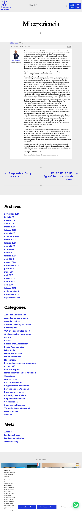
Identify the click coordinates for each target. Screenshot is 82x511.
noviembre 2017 (11, 265)
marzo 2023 (9, 240)
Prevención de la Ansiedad (16, 389)
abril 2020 (9, 259)
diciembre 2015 (11, 291)
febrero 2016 (10, 288)
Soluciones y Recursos (14, 405)
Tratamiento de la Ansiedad (17, 408)
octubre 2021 (10, 249)
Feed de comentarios (14, 438)
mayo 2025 (9, 220)
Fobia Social (9, 350)
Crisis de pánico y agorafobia (17, 334)
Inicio (12, 43)
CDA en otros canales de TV (17, 331)
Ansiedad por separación (16, 318)
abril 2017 (8, 275)
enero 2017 (9, 281)
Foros (16, 43)
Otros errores (10, 379)
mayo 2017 (9, 272)
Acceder (8, 432)
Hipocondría (10, 360)
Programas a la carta (14, 392)
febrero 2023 (10, 243)
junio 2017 (9, 269)
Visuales (8, 415)
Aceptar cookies (27, 507)
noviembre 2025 (12, 214)
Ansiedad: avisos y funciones (17, 324)
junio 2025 (9, 217)
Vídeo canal (41, 459)
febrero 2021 (10, 256)
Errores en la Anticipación (16, 344)
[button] (31, 5)
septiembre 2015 (12, 298)
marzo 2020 (10, 262)
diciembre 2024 (11, 236)
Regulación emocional (14, 398)
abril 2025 (9, 223)
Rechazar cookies (46, 507)
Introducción (10, 366)
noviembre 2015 (11, 294)
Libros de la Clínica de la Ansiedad (20, 373)
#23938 (69, 47)
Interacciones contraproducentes (20, 363)
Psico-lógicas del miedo (15, 395)
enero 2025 (9, 233)
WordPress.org (11, 441)
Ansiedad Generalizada (15, 315)
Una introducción (12, 411)
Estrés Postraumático (14, 347)
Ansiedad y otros (12, 321)
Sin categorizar (11, 402)
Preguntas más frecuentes (16, 386)
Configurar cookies (67, 507)
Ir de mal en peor (12, 369)
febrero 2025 (10, 230)
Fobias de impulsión (13, 353)
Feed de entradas (12, 435)
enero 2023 (9, 246)
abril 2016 (8, 285)
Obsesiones (9, 376)
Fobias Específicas (12, 357)
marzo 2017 (9, 278)
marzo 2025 (9, 227)
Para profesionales (13, 382)
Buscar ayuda (10, 328)
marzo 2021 (9, 252)
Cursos (7, 337)
